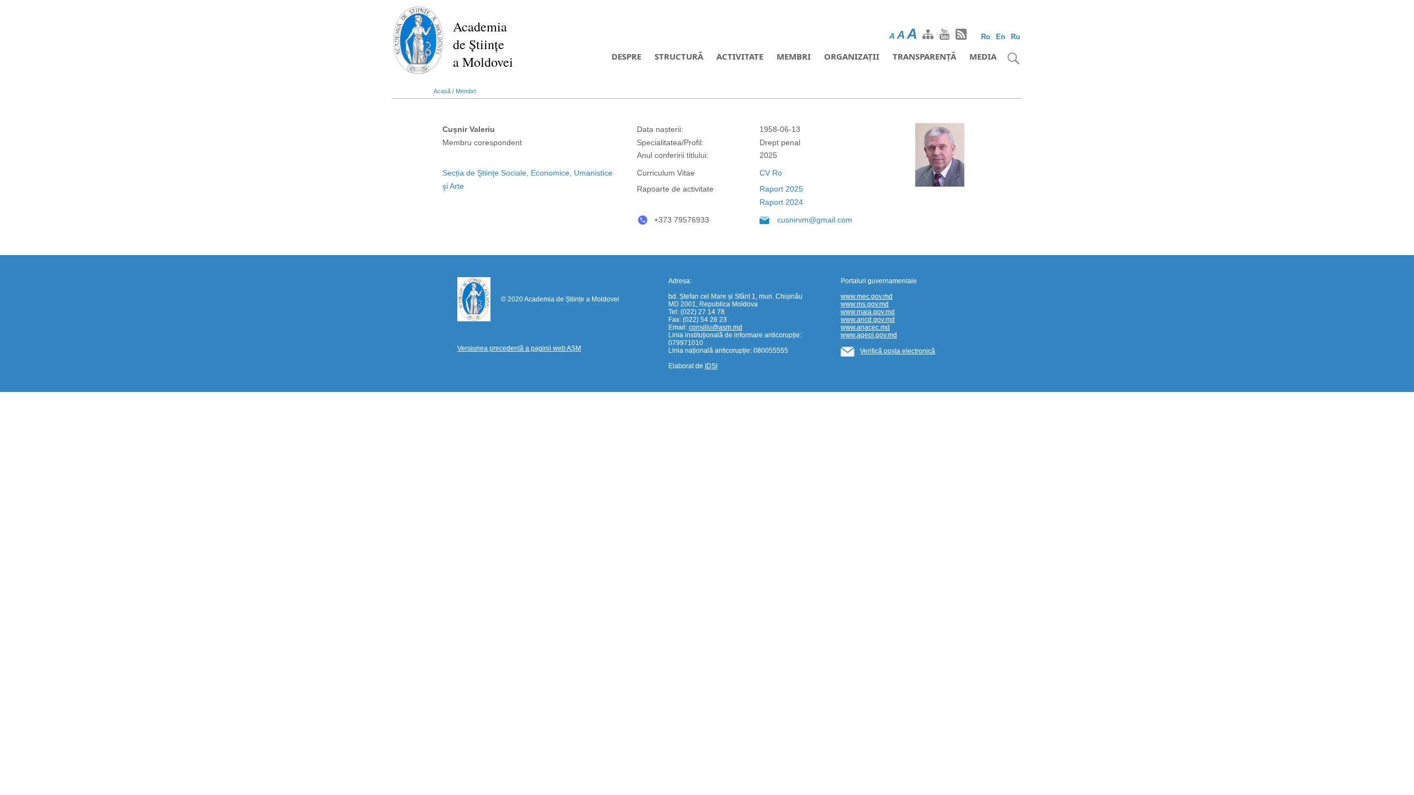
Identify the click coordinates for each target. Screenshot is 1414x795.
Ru (1015, 37)
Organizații (851, 56)
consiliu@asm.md (715, 327)
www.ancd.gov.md (868, 320)
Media (982, 56)
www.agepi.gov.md (869, 335)
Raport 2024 (781, 202)
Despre (626, 56)
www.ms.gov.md (865, 304)
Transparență (924, 56)
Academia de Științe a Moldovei (483, 44)
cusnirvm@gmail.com (814, 219)
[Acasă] (418, 39)
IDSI (711, 366)
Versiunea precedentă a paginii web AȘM (519, 348)
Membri (794, 56)
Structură (679, 56)
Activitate (739, 56)
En (1000, 37)
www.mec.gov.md (867, 296)
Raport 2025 (781, 188)
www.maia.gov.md (868, 312)
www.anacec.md (865, 327)
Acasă (442, 91)
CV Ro (770, 172)
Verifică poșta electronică (897, 351)
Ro (985, 37)
